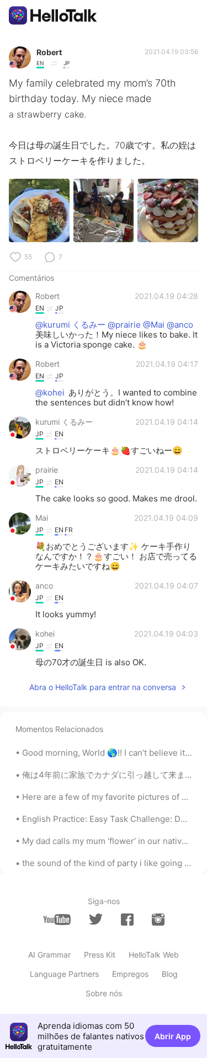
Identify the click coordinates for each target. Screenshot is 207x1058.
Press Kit (99, 954)
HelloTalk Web (154, 954)
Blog (170, 974)
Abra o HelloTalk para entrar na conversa (102, 687)
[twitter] (96, 919)
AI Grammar (49, 954)
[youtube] (57, 919)
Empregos (130, 974)
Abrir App (173, 1036)
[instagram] (158, 919)
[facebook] (127, 919)
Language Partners (64, 974)
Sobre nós (104, 993)
